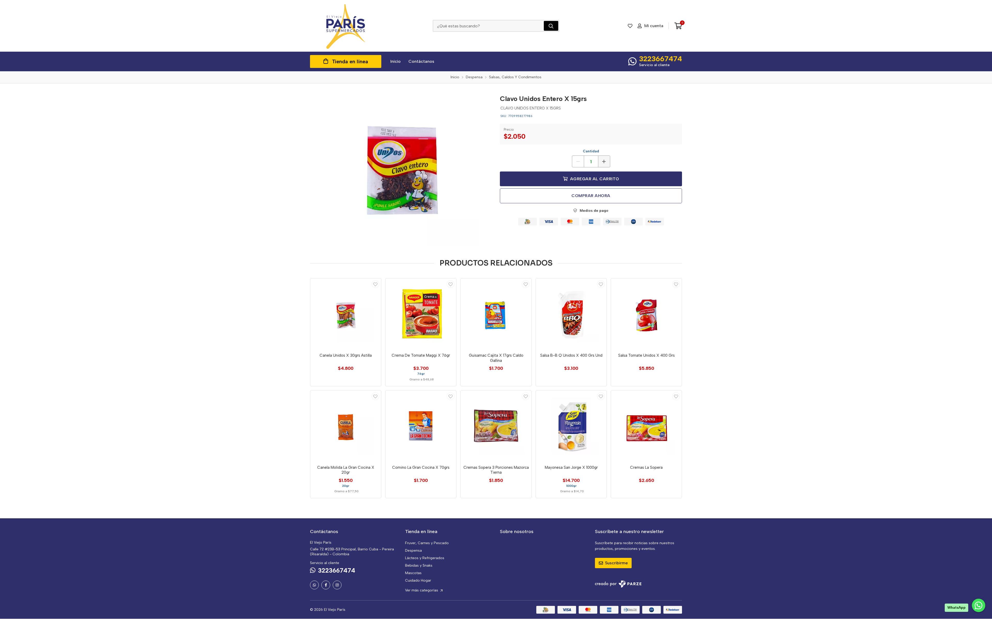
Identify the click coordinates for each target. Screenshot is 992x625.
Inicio (395, 61)
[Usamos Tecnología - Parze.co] (618, 584)
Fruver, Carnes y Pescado (427, 543)
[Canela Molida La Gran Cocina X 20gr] (345, 425)
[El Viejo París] (345, 26)
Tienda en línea (350, 61)
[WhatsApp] (314, 585)
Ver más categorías (422, 590)
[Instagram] (337, 585)
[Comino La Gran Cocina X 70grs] (420, 425)
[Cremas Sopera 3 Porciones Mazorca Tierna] (496, 425)
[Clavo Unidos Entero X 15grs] (401, 168)
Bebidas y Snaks (418, 565)
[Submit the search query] (551, 26)
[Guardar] (375, 284)
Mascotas (413, 573)
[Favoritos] (630, 26)
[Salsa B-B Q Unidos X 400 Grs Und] (571, 313)
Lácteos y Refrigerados (424, 558)
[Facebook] (325, 585)
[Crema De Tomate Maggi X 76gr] (420, 313)
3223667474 (660, 58)
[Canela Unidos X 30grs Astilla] (345, 313)
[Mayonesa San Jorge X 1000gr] (571, 425)
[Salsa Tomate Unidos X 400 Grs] (646, 313)
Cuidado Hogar (418, 580)
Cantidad (591, 151)
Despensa (413, 550)
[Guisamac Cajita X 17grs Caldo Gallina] (496, 313)
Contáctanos (421, 61)
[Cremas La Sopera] (646, 425)
